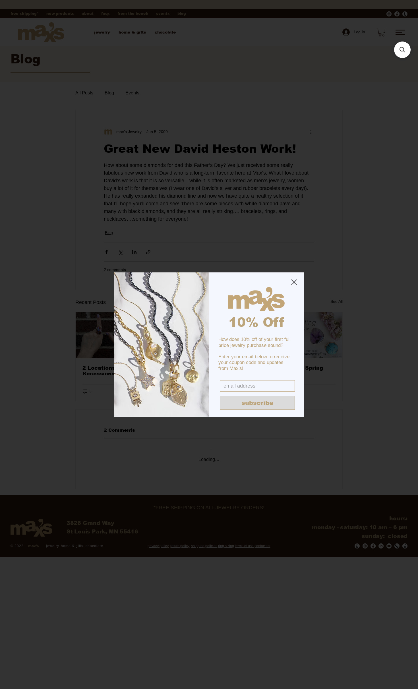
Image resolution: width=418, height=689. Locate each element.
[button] (294, 283)
